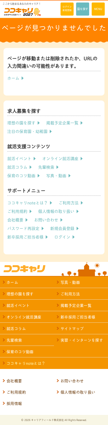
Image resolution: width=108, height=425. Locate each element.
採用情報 (14, 403)
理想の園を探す (21, 122)
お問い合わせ (46, 219)
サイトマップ (72, 328)
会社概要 (15, 219)
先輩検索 (46, 167)
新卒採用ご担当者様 (25, 236)
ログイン (62, 236)
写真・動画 (56, 175)
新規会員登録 (62, 228)
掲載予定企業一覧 (62, 122)
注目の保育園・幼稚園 (27, 131)
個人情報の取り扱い (56, 211)
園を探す (82, 9)
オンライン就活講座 (60, 158)
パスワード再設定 (23, 228)
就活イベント (19, 158)
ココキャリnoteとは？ (27, 202)
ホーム (13, 78)
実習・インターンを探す (82, 340)
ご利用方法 (69, 202)
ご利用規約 (17, 211)
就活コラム (17, 167)
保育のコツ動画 (21, 175)
